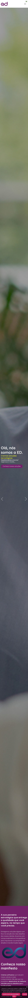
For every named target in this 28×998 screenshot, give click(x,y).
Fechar (27, 987)
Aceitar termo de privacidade (11, 994)
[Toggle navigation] (25, 3)
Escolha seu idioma (26, 1)
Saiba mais (6, 466)
